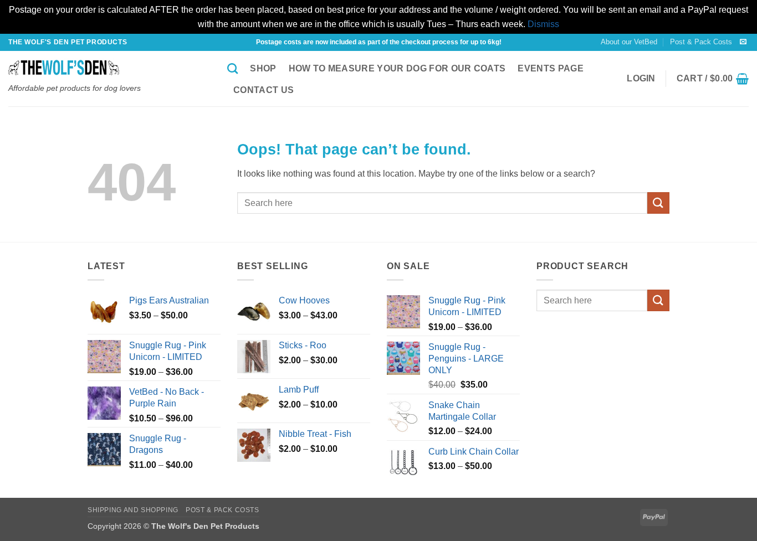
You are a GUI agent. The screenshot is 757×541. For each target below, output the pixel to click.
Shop (263, 68)
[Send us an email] (743, 42)
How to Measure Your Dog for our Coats (397, 68)
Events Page (551, 68)
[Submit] (658, 203)
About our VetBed (629, 42)
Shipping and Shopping (133, 510)
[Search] (232, 68)
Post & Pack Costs (701, 42)
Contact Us (263, 90)
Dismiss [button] (543, 24)
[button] (641, 79)
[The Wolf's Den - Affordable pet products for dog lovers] (109, 68)
